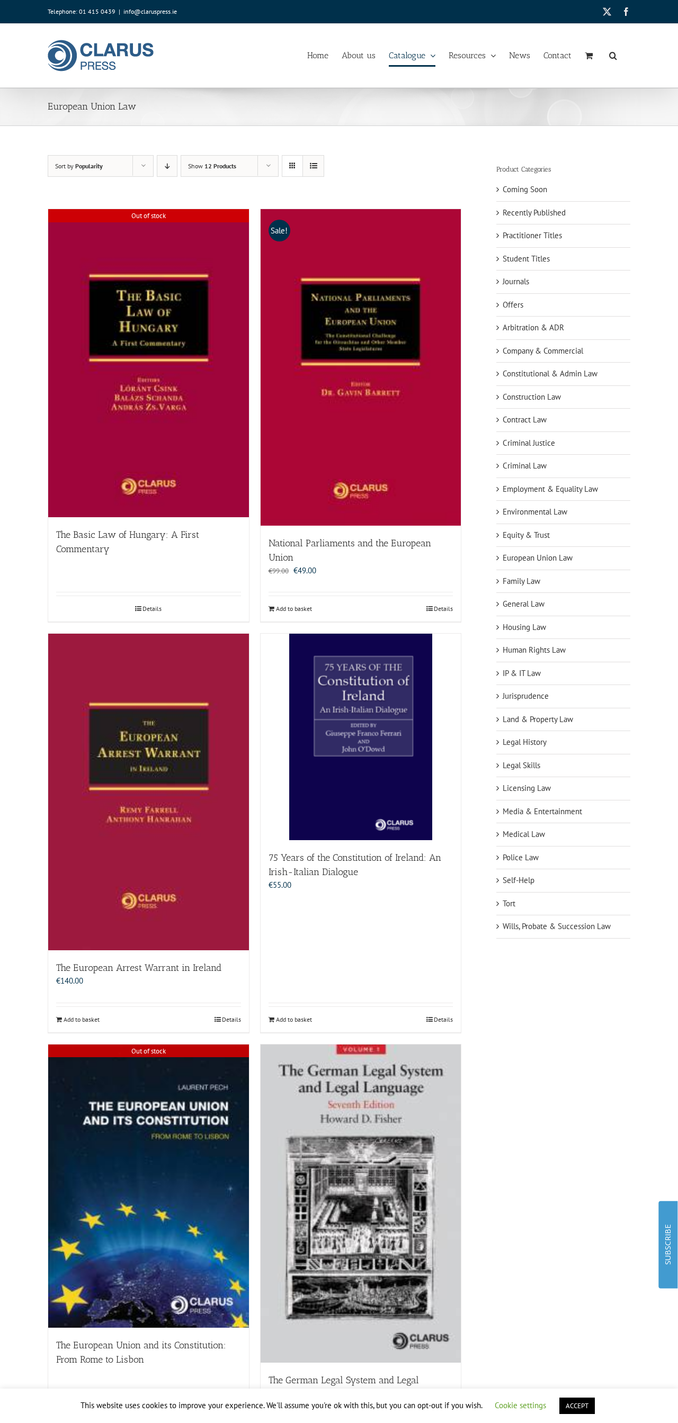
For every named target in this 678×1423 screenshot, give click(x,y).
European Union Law (538, 558)
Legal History (525, 742)
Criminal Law (525, 466)
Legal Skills (521, 765)
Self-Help (518, 880)
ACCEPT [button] (577, 1405)
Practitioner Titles (532, 235)
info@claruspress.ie (150, 11)
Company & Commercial (543, 351)
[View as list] (313, 166)
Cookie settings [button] (520, 1405)
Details (152, 609)
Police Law (521, 857)
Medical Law (524, 834)
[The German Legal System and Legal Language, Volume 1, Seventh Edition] (361, 1203)
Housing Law (524, 627)
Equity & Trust (526, 535)
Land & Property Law (538, 719)
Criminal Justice (529, 443)
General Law (524, 604)
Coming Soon (525, 189)
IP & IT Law (522, 673)
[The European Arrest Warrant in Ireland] (148, 792)
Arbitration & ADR (533, 327)
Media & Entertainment (542, 811)
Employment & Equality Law (550, 489)
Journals (516, 281)
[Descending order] (167, 166)
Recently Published (534, 213)
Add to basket (294, 609)
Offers (513, 305)
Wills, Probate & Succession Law (557, 926)
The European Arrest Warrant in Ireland (138, 968)
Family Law (521, 581)
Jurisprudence (526, 696)
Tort (509, 903)
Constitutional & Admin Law (550, 373)
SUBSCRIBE (668, 1244)
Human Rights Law (534, 650)
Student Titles (526, 259)
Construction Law (532, 397)
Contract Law (525, 420)
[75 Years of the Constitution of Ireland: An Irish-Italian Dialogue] (361, 737)
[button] (613, 55)
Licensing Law (527, 788)
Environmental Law (535, 512)
